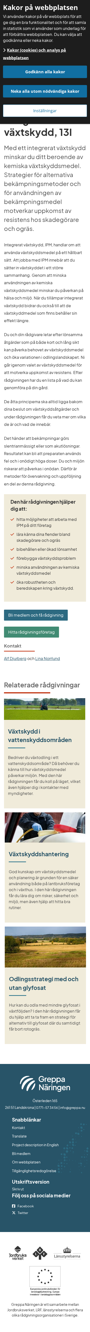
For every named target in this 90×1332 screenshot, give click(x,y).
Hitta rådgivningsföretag (31, 632)
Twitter (23, 1213)
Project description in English (35, 1144)
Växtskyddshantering (39, 853)
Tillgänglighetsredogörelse (34, 1170)
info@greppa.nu (72, 1108)
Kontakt (18, 1127)
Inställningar (45, 110)
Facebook (26, 1206)
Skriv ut (18, 1189)
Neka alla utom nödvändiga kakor (45, 91)
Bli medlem (21, 1153)
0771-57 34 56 (47, 1108)
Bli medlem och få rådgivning (36, 615)
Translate (40, 1136)
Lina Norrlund (47, 658)
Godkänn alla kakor (45, 72)
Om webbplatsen (26, 1162)
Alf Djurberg (15, 658)
